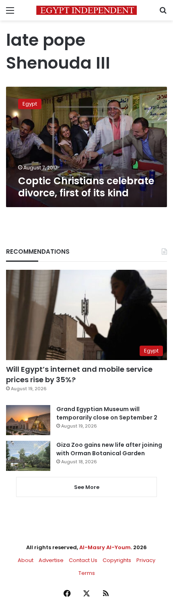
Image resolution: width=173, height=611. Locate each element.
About (25, 560)
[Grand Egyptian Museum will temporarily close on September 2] (28, 420)
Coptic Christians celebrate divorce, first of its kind (86, 187)
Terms (86, 573)
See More (86, 487)
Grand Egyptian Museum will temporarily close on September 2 (106, 413)
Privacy (145, 560)
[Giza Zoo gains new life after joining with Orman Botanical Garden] (28, 456)
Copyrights (117, 560)
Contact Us (83, 560)
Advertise (51, 560)
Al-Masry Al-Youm (105, 547)
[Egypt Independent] (86, 10)
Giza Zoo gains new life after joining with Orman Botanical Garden (109, 449)
